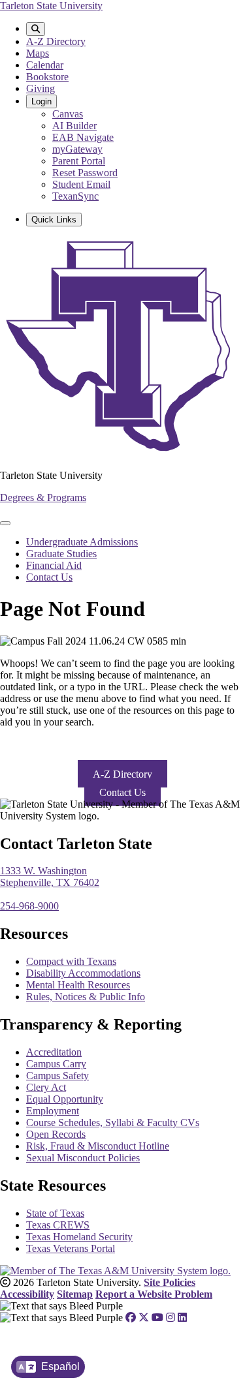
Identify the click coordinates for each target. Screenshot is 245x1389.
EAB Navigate (83, 137)
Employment (52, 1110)
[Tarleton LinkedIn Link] (182, 1317)
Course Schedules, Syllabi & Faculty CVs (112, 1122)
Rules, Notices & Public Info (85, 996)
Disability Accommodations (83, 973)
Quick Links (53, 219)
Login (41, 101)
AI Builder (74, 125)
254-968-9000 (29, 905)
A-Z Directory (56, 41)
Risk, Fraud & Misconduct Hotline (97, 1146)
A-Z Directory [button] (122, 774)
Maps (37, 53)
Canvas (67, 113)
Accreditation (54, 1052)
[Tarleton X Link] (144, 1317)
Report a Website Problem (153, 1294)
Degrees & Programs (43, 497)
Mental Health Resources (78, 984)
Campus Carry (56, 1063)
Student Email (81, 184)
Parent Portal (78, 160)
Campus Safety (57, 1075)
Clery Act (46, 1087)
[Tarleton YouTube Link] (157, 1317)
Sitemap (75, 1294)
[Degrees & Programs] (122, 453)
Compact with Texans (71, 961)
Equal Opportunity (64, 1099)
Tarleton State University (51, 5)
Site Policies (169, 1282)
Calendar (44, 64)
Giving (40, 88)
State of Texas (55, 1213)
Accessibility (27, 1294)
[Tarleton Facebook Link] (130, 1317)
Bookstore (47, 76)
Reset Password (85, 172)
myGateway (77, 149)
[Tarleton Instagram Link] (170, 1317)
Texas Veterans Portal (70, 1248)
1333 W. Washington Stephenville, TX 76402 (49, 876)
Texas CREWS (58, 1224)
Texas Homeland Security (79, 1236)
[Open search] (35, 29)
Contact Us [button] (122, 792)
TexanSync (75, 196)
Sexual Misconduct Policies (83, 1157)
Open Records (56, 1134)
